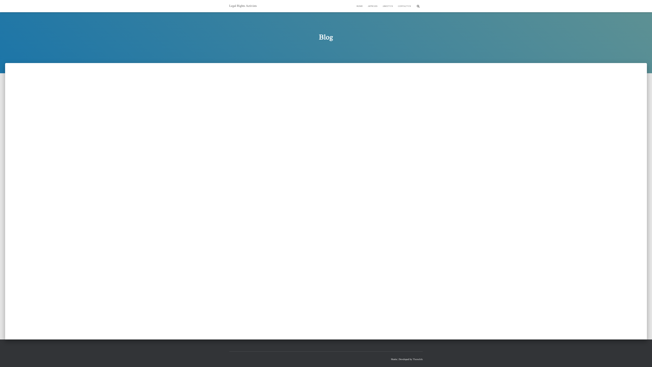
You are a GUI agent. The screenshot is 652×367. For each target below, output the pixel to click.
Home (360, 6)
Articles (372, 6)
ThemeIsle (418, 359)
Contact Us (404, 6)
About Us (388, 6)
